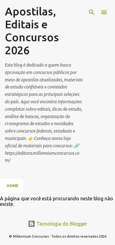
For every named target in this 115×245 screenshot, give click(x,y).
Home (12, 186)
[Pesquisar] (91, 12)
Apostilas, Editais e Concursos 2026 (32, 30)
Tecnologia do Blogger (61, 224)
